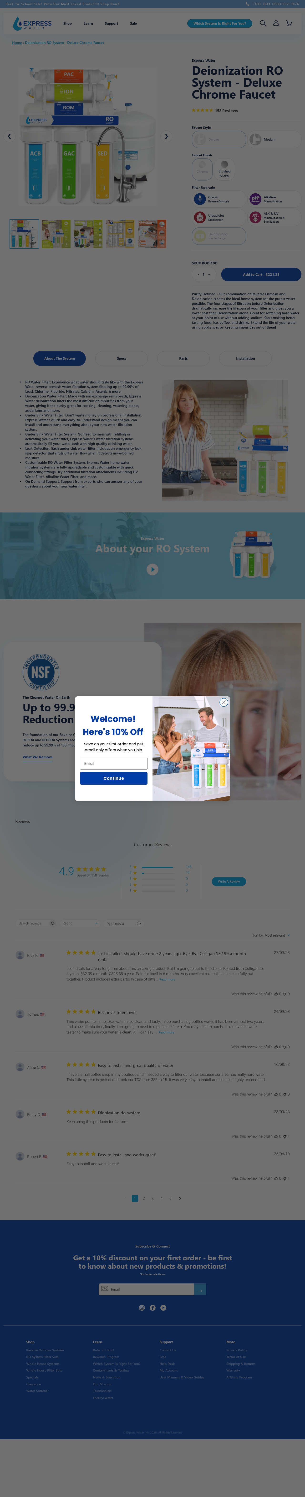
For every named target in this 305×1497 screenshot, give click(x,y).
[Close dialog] (224, 702)
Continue (113, 778)
